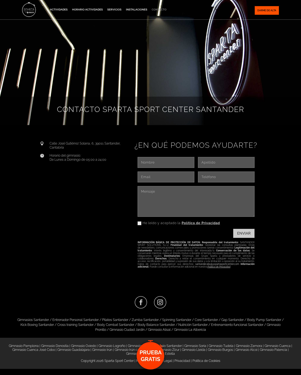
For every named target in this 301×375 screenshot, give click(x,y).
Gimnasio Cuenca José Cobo (33, 350)
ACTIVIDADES (59, 9)
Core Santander (206, 320)
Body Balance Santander (156, 325)
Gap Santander (232, 320)
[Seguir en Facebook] (141, 302)
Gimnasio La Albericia (190, 330)
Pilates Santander (115, 320)
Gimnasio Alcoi (246, 350)
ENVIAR (244, 233)
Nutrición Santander (193, 325)
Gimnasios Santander (33, 320)
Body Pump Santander (264, 320)
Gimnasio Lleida (193, 350)
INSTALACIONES (136, 9)
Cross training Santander (75, 325)
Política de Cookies (206, 361)
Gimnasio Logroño (111, 346)
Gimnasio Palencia (273, 350)
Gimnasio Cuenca (278, 346)
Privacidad (182, 361)
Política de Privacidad (201, 223)
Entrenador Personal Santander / (77, 320)
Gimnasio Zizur (168, 350)
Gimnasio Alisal (159, 330)
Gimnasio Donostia (55, 346)
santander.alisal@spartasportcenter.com (217, 264)
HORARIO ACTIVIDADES (87, 9)
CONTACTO (159, 9)
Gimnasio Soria (195, 346)
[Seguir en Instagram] (160, 302)
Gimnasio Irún (102, 350)
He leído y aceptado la (181, 223)
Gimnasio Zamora (249, 346)
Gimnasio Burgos (220, 350)
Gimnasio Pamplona (24, 346)
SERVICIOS (114, 9)
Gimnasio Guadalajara (73, 350)
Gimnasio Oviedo (83, 346)
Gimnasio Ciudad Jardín (127, 330)
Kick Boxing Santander (37, 325)
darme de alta (266, 10)
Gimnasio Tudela (221, 346)
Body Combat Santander (115, 325)
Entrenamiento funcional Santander (237, 325)
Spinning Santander (176, 320)
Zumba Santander (145, 320)
